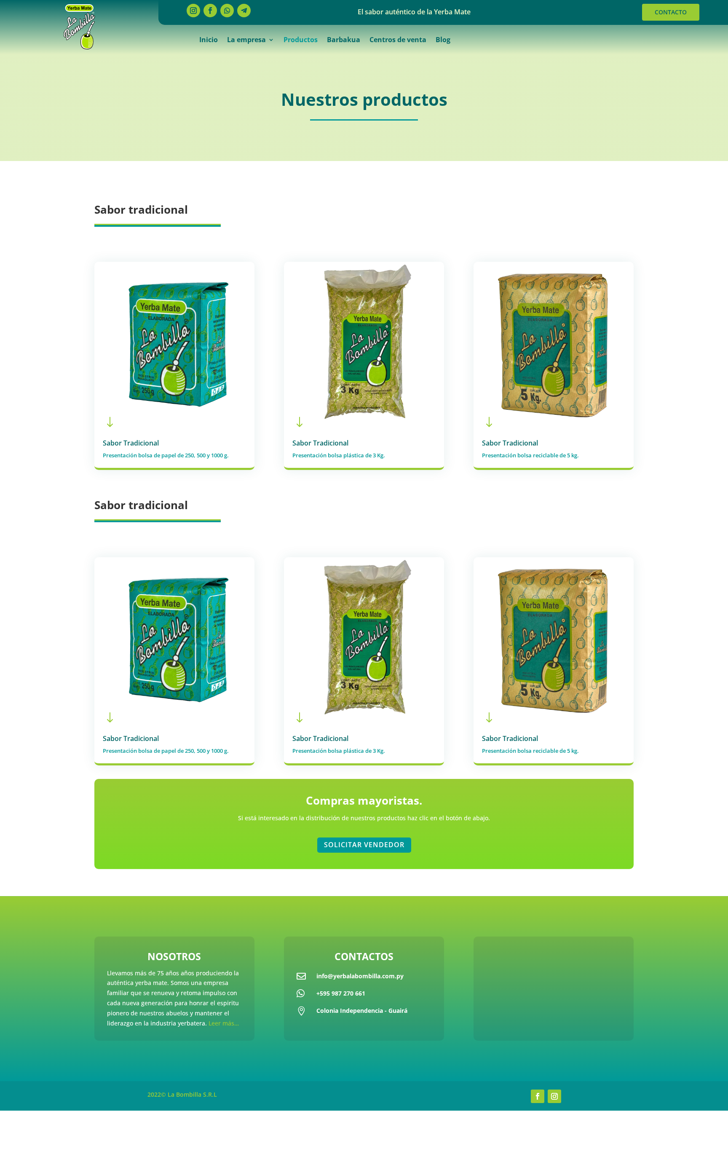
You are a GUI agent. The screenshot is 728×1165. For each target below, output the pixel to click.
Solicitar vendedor (364, 844)
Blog (443, 40)
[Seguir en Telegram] (244, 10)
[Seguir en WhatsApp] (227, 10)
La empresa (246, 40)
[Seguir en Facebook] (210, 10)
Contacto (671, 12)
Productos (301, 40)
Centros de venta (397, 40)
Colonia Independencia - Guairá (361, 1011)
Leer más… (224, 1023)
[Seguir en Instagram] (193, 10)
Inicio (208, 40)
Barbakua (343, 40)
